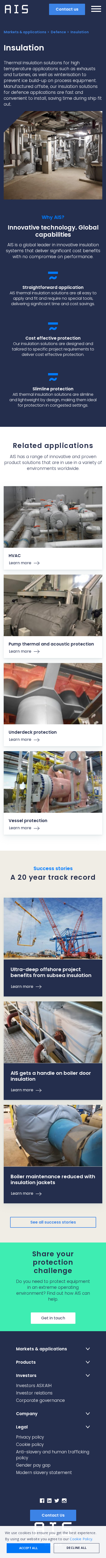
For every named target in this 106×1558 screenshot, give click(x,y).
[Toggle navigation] (96, 9)
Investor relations (34, 1393)
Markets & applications (25, 32)
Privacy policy (30, 1437)
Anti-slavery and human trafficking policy (52, 1455)
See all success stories (53, 1222)
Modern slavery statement (44, 1472)
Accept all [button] (28, 1548)
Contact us (67, 9)
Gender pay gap (33, 1465)
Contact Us (53, 1515)
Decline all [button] (77, 1548)
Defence (58, 32)
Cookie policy (30, 1444)
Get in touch (53, 1318)
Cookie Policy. (81, 1539)
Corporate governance (40, 1400)
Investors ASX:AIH (34, 1386)
